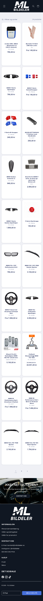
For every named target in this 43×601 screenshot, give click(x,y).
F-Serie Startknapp (31, 221)
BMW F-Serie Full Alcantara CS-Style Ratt (11, 311)
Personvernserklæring (10, 529)
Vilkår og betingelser (10, 532)
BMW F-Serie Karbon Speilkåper (11, 222)
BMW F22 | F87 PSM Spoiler (11, 443)
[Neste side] (27, 471)
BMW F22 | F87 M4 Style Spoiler (31, 443)
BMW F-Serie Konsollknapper (31, 89)
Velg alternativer (31, 61)
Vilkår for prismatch (9, 535)
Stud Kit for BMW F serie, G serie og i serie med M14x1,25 (31, 179)
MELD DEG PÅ (31, 593)
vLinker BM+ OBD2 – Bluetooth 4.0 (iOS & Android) (11, 45)
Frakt (4, 562)
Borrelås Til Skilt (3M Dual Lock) (32, 44)
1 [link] (15, 471)
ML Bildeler (10, 585)
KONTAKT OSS (21, 496)
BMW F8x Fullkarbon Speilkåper (32, 311)
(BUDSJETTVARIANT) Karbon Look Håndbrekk (32, 134)
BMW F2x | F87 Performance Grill (11, 266)
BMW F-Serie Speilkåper (11, 88)
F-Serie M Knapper (11, 132)
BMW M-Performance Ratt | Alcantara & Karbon (11, 400)
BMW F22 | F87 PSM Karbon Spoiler (32, 266)
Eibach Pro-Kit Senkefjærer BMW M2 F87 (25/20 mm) (11, 355)
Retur (4, 565)
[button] (4, 6)
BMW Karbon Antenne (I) (11, 177)
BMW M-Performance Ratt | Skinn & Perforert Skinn (31, 400)
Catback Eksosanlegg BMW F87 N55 (31, 355)
